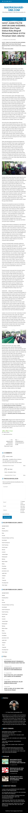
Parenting (4, 566)
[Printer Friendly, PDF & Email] (7, 430)
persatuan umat (5, 571)
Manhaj (3, 559)
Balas (24, 465)
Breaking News (5, 530)
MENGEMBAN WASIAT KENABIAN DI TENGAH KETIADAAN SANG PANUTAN (11, 732)
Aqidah (3, 528)
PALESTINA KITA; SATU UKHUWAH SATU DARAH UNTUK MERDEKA (16, 778)
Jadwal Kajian (5, 554)
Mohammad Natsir (9, 434)
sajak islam (4, 573)
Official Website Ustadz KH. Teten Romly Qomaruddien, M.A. (14, 12)
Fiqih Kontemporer (6, 542)
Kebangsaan (4, 556)
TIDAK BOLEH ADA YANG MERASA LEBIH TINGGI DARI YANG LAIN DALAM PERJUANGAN (13, 751)
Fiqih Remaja (4, 547)
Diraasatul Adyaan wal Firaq (8, 538)
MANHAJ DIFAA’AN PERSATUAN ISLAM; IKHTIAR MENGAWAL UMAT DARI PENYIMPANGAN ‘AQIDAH (13, 748)
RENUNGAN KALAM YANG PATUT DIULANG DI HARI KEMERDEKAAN (17, 770)
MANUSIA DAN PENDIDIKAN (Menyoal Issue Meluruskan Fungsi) (8, 443)
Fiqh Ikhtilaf (4, 540)
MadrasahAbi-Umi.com (14, 9)
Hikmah (8, 432)
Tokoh (3, 578)
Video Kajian (4, 585)
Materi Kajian (4, 561)
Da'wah (3, 535)
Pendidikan (4, 568)
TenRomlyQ (4, 800)
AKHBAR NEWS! (5, 526)
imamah (3, 552)
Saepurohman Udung (6, 803)
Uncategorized (5, 582)
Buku (3, 533)
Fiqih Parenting (5, 545)
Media (3, 563)
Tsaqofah (4, 580)
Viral (15, 810)
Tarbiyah (4, 575)
